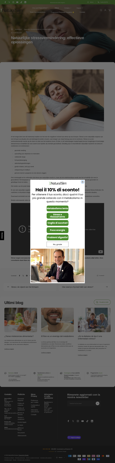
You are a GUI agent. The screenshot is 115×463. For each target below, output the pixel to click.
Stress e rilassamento (57, 215)
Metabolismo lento (57, 208)
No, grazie (57, 244)
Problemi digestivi (57, 237)
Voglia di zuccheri (57, 222)
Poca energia (57, 230)
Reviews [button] (2, 236)
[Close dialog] (82, 181)
